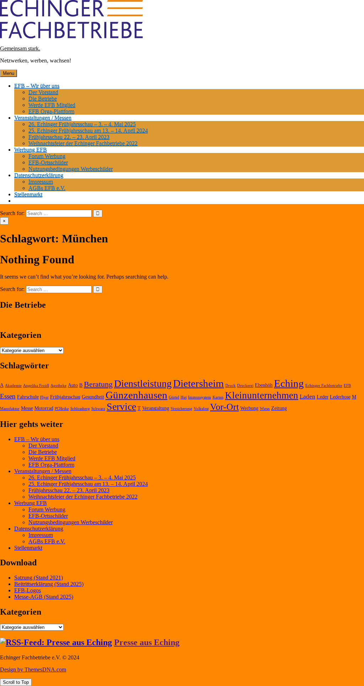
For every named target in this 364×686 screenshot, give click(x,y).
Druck (230, 386)
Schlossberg (80, 409)
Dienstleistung (143, 383)
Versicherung (181, 409)
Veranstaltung (155, 408)
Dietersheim (198, 383)
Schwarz (98, 409)
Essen (8, 396)
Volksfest (201, 409)
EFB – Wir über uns (36, 86)
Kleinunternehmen (261, 395)
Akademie (13, 386)
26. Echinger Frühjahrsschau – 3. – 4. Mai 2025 (82, 124)
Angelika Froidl (36, 386)
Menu (8, 73)
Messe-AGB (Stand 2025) (43, 597)
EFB (347, 386)
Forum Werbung (46, 156)
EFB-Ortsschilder (48, 162)
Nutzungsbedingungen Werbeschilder (70, 169)
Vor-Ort (224, 407)
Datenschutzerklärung (38, 175)
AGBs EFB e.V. (46, 188)
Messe (27, 408)
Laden (307, 396)
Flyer (44, 397)
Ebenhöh (264, 385)
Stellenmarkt (28, 194)
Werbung (249, 408)
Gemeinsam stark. (20, 48)
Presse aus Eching (147, 642)
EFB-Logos (27, 590)
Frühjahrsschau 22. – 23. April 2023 (68, 137)
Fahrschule (28, 397)
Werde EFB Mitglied (51, 105)
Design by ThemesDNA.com (33, 669)
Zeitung (279, 408)
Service (121, 406)
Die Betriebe (42, 98)
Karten (218, 397)
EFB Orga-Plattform (51, 111)
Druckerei (245, 386)
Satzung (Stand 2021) (38, 578)
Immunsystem (199, 397)
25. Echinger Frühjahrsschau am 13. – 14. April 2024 (88, 130)
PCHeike (62, 409)
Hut (184, 397)
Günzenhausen (136, 395)
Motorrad (43, 408)
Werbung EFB (30, 150)
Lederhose (340, 397)
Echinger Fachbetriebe (323, 386)
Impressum (40, 182)
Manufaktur (10, 409)
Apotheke (58, 386)
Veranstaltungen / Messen (42, 118)
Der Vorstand (43, 92)
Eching (289, 383)
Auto (73, 385)
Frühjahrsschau (65, 397)
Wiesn (265, 409)
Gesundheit (93, 397)
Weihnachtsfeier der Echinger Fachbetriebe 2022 (83, 143)
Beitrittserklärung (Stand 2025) (49, 584)
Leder (322, 397)
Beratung (98, 384)
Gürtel (174, 397)
